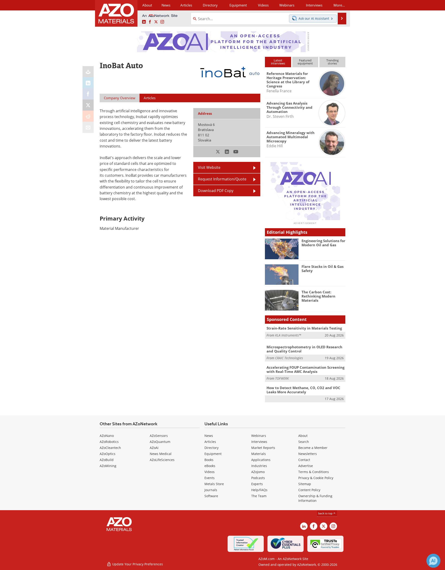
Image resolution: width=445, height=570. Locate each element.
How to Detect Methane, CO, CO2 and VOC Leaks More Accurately (303, 389)
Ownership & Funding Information (315, 498)
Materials (258, 454)
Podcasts (258, 478)
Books (208, 460)
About (303, 435)
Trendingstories (332, 61)
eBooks (209, 466)
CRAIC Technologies (289, 358)
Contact (304, 460)
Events (209, 478)
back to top (325, 513)
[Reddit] (88, 116)
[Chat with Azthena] (433, 561)
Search (303, 441)
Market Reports (263, 447)
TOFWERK (282, 378)
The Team (259, 496)
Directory (210, 5)
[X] (88, 105)
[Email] (88, 127)
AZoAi (154, 447)
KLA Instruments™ (288, 335)
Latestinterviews (278, 61)
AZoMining (108, 466)
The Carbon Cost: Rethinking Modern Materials (318, 296)
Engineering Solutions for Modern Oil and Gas (323, 242)
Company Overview (119, 98)
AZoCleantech (110, 447)
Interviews (259, 441)
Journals (210, 490)
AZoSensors (159, 435)
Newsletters (307, 454)
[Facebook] (88, 93)
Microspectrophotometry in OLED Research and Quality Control (304, 349)
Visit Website (209, 167)
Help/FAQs (259, 490)
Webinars (258, 435)
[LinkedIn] (88, 82)
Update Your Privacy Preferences (137, 564)
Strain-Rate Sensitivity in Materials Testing (304, 328)
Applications (260, 460)
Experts (257, 484)
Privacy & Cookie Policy (315, 478)
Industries (259, 466)
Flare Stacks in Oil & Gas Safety (322, 268)
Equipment (213, 454)
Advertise (305, 466)
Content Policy (309, 490)
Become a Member (312, 447)
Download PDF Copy (215, 190)
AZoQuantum (160, 441)
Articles (210, 441)
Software (211, 496)
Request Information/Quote (222, 179)
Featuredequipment (305, 61)
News (208, 435)
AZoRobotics (109, 441)
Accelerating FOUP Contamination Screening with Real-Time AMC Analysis (305, 369)
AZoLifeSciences (162, 460)
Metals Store (214, 484)
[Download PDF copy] (88, 71)
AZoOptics (107, 454)
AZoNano (107, 435)
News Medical (161, 454)
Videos (209, 472)
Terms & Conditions (313, 472)
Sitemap (304, 484)
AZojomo (258, 472)
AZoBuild (107, 460)
